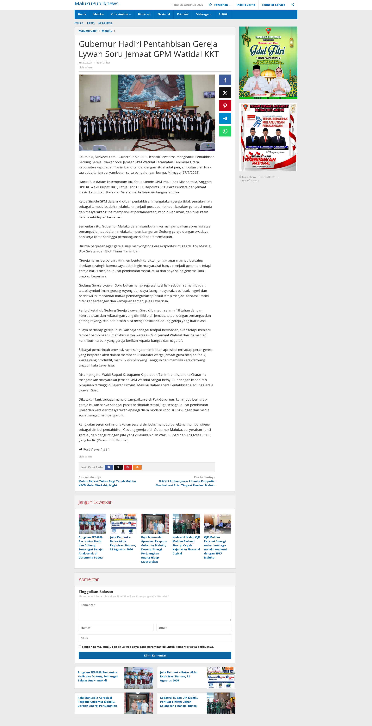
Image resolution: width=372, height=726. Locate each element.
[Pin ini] (225, 105)
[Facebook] (109, 467)
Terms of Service (249, 180)
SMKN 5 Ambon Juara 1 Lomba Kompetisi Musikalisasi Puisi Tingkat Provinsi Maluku (185, 481)
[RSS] (137, 467)
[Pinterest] (128, 467)
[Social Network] (292, 5)
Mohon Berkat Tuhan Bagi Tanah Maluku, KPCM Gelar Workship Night (108, 481)
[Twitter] (118, 467)
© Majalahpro (247, 177)
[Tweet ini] (225, 92)
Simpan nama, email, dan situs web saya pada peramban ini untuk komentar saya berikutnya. (148, 647)
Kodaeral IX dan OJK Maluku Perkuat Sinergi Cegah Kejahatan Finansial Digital (186, 545)
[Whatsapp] (225, 131)
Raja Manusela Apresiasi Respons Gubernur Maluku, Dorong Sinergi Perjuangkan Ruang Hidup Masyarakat (154, 549)
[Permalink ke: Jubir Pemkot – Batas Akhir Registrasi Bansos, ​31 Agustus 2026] (124, 524)
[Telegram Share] (225, 118)
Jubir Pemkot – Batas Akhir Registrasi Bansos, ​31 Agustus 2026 (179, 676)
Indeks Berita (267, 177)
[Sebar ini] (225, 80)
